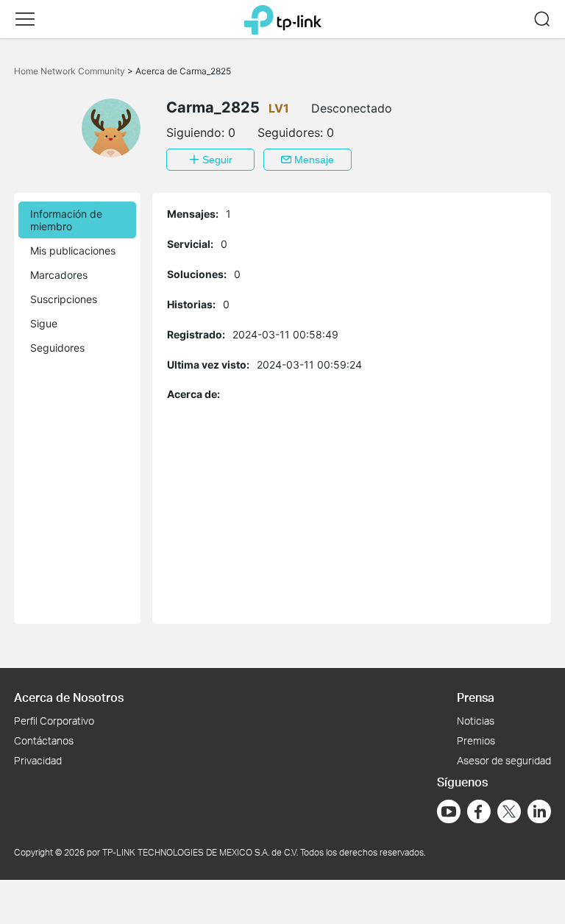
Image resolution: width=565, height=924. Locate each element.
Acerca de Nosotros (69, 697)
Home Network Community (70, 71)
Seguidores (57, 347)
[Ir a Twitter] (509, 813)
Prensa (475, 697)
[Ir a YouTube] (449, 811)
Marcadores (59, 275)
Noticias (475, 720)
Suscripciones (63, 299)
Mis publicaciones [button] (73, 250)
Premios (476, 740)
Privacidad (38, 760)
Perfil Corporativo (54, 720)
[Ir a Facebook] (479, 811)
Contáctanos (44, 740)
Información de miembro (66, 219)
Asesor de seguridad (504, 760)
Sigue (43, 323)
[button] (25, 19)
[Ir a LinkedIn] (539, 811)
